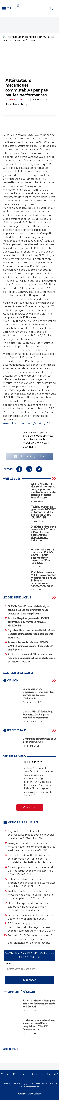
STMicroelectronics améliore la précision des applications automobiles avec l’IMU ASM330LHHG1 (32, 883)
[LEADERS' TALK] (54, 730)
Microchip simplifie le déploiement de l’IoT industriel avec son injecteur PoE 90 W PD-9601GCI (31, 871)
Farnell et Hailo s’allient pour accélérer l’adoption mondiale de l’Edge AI (32, 917)
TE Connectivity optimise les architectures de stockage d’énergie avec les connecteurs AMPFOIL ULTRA (31, 927)
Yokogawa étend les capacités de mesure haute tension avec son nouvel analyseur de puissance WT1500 (31, 847)
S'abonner (29, 980)
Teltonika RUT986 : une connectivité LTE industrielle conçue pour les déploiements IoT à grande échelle (30, 939)
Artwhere (36, 1094)
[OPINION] (54, 680)
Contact (5, 1074)
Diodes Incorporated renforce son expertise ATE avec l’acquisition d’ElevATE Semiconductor (28, 907)
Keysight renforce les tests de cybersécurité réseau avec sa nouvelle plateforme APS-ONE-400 (31, 835)
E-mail (8, 963)
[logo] (29, 8)
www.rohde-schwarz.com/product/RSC (27, 423)
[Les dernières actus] (54, 597)
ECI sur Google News (31, 456)
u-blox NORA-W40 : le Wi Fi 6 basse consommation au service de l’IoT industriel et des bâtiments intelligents (31, 859)
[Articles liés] (54, 478)
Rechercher (19, 1074)
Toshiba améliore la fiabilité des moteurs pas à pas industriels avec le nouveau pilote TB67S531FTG (30, 895)
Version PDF (29, 807)
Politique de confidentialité (43, 1074)
